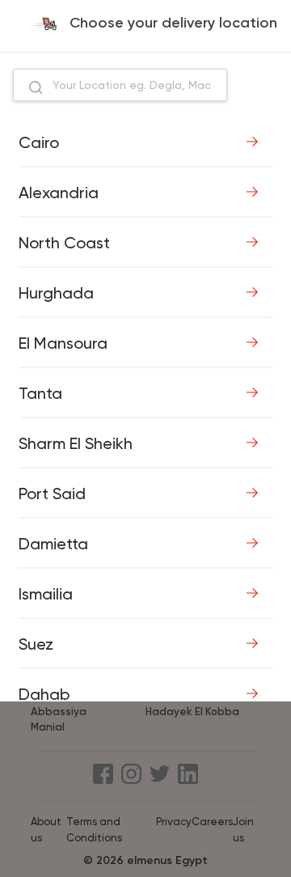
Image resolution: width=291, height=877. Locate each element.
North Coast (64, 242)
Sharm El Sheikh (76, 443)
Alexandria (59, 192)
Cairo (39, 142)
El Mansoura (63, 343)
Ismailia (46, 594)
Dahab (44, 694)
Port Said (52, 493)
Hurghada (56, 293)
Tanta (40, 393)
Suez (36, 644)
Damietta (53, 543)
